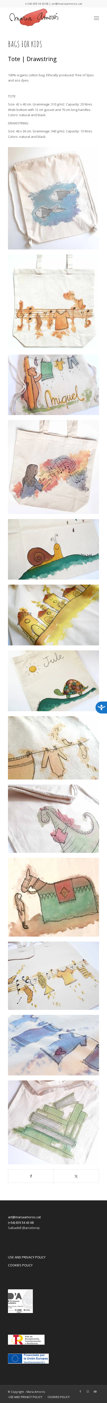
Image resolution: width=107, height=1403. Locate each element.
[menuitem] (96, 17)
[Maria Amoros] (44, 17)
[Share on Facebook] (31, 1176)
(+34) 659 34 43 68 (21, 1222)
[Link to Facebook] (80, 1391)
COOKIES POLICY (20, 1265)
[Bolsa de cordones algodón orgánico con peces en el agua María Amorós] (53, 198)
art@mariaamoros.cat (24, 1217)
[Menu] (96, 17)
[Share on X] (76, 1176)
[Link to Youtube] (95, 1391)
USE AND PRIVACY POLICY (27, 1257)
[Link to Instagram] (88, 1391)
